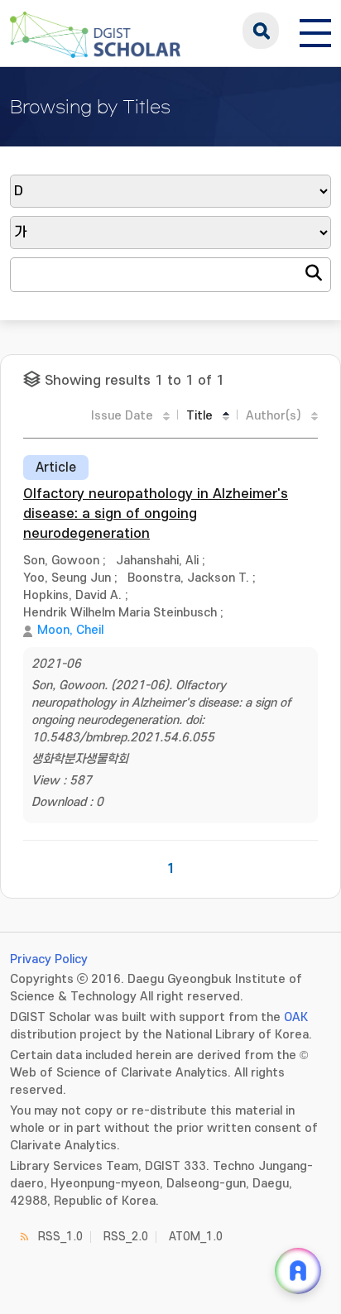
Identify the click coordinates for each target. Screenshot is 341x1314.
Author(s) (273, 416)
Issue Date (122, 416)
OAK (296, 1017)
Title (199, 416)
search (261, 30)
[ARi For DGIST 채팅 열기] (298, 1271)
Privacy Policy (49, 959)
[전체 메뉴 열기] (315, 30)
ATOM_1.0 (196, 1236)
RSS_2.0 (125, 1236)
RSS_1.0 (60, 1236)
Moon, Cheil (70, 630)
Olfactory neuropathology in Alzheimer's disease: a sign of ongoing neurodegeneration (155, 514)
